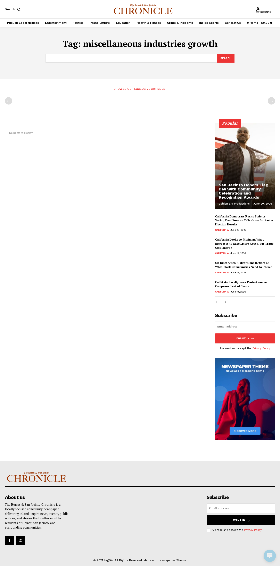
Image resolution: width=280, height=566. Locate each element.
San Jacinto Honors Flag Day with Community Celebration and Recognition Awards (243, 191)
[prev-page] (8, 101)
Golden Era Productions (234, 203)
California (222, 229)
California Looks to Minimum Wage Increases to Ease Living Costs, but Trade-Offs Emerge (245, 243)
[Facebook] (9, 540)
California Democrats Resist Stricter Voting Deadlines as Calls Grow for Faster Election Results (244, 220)
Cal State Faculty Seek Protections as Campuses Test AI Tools (241, 284)
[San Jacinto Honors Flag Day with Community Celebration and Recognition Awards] (245, 166)
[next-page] (224, 302)
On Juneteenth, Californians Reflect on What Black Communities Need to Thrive (243, 265)
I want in (242, 338)
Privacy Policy (261, 348)
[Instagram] (20, 540)
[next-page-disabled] (271, 101)
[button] (13, 9)
